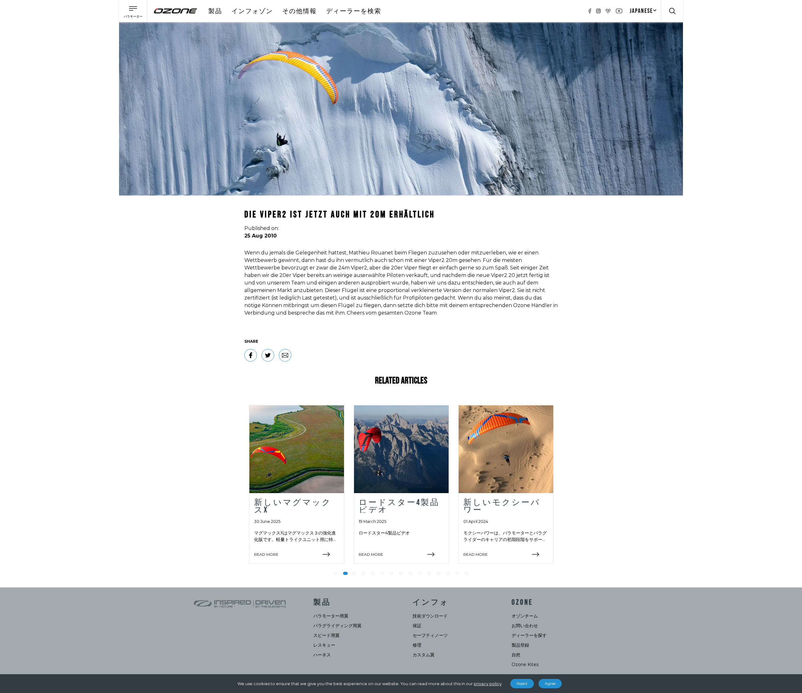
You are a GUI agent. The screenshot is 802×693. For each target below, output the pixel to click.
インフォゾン (252, 11)
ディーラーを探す (529, 635)
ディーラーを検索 (353, 11)
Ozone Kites (525, 664)
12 (438, 573)
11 (429, 573)
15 (466, 573)
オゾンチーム (525, 616)
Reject (522, 683)
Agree (550, 683)
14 (457, 573)
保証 (417, 625)
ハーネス (322, 655)
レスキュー (324, 645)
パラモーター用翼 (330, 616)
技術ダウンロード (430, 616)
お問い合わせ (525, 625)
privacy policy (488, 683)
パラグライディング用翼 (337, 625)
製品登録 (520, 645)
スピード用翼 (326, 635)
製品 (215, 11)
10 (419, 573)
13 (448, 573)
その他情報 (299, 11)
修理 (417, 645)
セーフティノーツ (430, 635)
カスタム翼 (424, 655)
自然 (516, 655)
